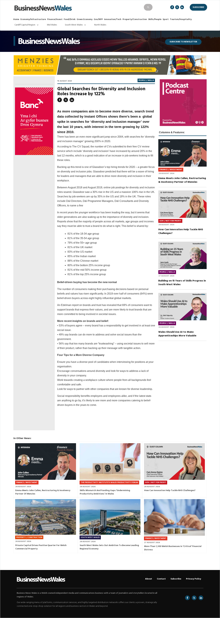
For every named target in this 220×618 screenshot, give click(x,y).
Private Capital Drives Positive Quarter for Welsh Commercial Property (46, 525)
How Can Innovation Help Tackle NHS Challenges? (182, 216)
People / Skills (146, 80)
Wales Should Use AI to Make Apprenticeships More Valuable (182, 318)
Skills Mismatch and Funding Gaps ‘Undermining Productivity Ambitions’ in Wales (110, 469)
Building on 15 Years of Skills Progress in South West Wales (182, 267)
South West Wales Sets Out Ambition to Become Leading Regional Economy (110, 525)
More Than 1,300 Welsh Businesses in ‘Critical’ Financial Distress (174, 525)
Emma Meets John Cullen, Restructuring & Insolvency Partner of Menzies (182, 164)
